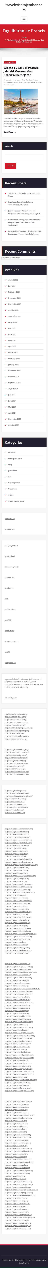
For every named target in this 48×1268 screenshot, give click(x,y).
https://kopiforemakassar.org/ (17, 774)
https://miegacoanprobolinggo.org (18, 884)
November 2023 (14, 419)
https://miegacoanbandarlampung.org (20, 1195)
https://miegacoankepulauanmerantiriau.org (22, 988)
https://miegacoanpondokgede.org (19, 1170)
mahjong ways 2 (11, 545)
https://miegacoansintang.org (17, 1112)
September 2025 (14, 316)
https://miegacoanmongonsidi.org (18, 1214)
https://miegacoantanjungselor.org (19, 1192)
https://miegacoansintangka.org (17, 983)
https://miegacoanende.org (16, 1121)
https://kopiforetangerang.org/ (17, 730)
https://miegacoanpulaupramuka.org (19, 1115)
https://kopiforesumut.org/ (16, 719)
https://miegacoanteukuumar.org (18, 950)
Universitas (12, 489)
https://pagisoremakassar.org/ (17, 736)
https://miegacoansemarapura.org (18, 887)
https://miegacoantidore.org (16, 1126)
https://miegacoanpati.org (15, 942)
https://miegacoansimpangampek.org (20, 1035)
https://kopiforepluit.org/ (15, 769)
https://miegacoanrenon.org (16, 1109)
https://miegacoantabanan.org (17, 1013)
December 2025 (14, 298)
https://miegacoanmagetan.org (17, 1008)
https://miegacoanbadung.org (17, 1010)
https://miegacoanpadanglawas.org (19, 862)
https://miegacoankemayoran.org (18, 1148)
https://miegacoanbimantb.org (17, 997)
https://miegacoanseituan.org (17, 834)
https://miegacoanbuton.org (16, 1024)
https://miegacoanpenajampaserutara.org (21, 1190)
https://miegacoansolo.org (15, 848)
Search (9, 146)
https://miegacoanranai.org (16, 1132)
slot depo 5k (10, 518)
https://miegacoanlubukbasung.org (19, 1184)
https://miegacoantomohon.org (17, 922)
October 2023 (13, 425)
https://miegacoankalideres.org (17, 1167)
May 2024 (12, 407)
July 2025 (11, 328)
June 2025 (12, 334)
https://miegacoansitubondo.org (18, 931)
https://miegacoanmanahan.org (17, 964)
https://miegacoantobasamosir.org (19, 1022)
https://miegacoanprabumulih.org (18, 1118)
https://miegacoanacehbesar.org (18, 1016)
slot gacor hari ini (11, 641)
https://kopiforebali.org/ (14, 801)
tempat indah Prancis (33, 82)
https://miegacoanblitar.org (16, 881)
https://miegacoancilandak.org (17, 920)
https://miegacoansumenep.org (17, 939)
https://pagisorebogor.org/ (15, 790)
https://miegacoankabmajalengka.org (20, 892)
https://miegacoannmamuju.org (17, 999)
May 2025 (12, 340)
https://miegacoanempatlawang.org (19, 1033)
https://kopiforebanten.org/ (16, 714)
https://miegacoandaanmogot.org (18, 900)
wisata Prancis (9, 85)
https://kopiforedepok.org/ (15, 799)
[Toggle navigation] (24, 18)
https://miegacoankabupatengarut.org (20, 876)
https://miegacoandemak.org (16, 1060)
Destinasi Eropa (32, 80)
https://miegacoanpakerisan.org (17, 1082)
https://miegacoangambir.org (16, 914)
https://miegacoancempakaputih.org (19, 1071)
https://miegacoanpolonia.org (17, 831)
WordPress (23, 1260)
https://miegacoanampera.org (17, 1140)
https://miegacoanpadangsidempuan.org (21, 864)
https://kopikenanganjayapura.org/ (19, 728)
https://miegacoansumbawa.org (17, 1046)
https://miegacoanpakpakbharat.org (19, 1057)
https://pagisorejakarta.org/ (16, 739)
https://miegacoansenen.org (16, 1145)
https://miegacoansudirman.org (17, 903)
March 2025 (12, 352)
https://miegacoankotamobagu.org (19, 991)
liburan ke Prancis (11, 82)
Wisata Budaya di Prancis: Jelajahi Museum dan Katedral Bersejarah (25, 41)
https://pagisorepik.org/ (14, 733)
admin (8, 80)
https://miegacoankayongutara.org (19, 966)
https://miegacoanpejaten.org (17, 909)
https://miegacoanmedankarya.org (19, 829)
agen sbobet (10, 679)
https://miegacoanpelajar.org (16, 853)
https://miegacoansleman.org (16, 1209)
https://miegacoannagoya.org (17, 1212)
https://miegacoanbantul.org (16, 945)
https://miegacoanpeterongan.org (18, 840)
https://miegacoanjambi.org (16, 1198)
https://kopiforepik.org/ (14, 766)
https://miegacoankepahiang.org (18, 928)
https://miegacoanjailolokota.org (18, 1052)
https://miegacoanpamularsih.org (18, 842)
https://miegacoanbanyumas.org (18, 975)
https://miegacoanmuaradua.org (18, 1187)
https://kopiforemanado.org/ (16, 807)
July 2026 (11, 286)
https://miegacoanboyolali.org (17, 867)
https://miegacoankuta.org (15, 856)
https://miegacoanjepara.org (16, 873)
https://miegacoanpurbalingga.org (18, 859)
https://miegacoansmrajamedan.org (19, 1091)
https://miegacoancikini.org (16, 1156)
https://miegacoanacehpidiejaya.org (19, 1055)
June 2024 (12, 401)
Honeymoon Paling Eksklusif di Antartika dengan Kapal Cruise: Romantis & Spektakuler (24, 222)
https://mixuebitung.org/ (15, 725)
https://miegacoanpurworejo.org (18, 1044)
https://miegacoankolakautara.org (18, 1181)
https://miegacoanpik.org (15, 1176)
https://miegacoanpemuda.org (17, 1107)
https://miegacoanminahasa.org (17, 1203)
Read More (8, 132)
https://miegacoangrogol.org (16, 1165)
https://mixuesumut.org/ (15, 812)
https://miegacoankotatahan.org (18, 1134)
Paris (21, 82)
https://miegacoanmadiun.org (17, 1085)
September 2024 (14, 383)
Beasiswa (11, 452)
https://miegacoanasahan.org (16, 1030)
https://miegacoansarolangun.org (18, 1063)
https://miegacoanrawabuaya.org (18, 1159)
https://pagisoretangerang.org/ (17, 793)
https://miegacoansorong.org (16, 1201)
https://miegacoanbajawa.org (16, 986)
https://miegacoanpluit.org (15, 1179)
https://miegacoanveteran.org (17, 845)
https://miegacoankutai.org (16, 1049)
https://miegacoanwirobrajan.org (18, 1223)
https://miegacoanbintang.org (17, 980)
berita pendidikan (15, 458)
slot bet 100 (9, 631)
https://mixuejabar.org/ (14, 810)
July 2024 (11, 395)
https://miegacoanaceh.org (15, 1129)
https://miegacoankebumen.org (17, 889)
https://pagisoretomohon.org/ (17, 752)
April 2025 (12, 346)
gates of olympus (12, 567)
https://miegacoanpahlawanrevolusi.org (21, 1079)
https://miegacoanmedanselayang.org (20, 1217)
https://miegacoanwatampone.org (18, 1038)
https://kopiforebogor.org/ (15, 804)
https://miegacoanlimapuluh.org (18, 1066)
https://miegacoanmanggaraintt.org (19, 1002)
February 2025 (14, 358)
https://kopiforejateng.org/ (15, 717)
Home (24, 37)
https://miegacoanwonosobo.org (18, 1137)
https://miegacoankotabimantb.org (19, 1151)
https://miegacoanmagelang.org (17, 837)
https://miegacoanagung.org (16, 1123)
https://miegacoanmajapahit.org (18, 1228)
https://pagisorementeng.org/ (17, 749)
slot (9, 477)
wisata (17, 80)
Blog (10, 464)
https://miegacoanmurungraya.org (19, 994)
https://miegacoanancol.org (16, 1077)
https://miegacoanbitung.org (16, 925)
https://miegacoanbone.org (16, 895)
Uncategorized (14, 483)
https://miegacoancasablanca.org (18, 917)
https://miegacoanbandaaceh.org (18, 911)
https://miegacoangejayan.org (17, 1104)
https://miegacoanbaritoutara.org (18, 1041)
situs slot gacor (11, 698)
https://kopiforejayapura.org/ (16, 722)
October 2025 (13, 310)
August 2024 (13, 389)
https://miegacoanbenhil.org (16, 1154)
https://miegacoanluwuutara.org (18, 1019)
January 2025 (13, 364)
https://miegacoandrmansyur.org (18, 1088)
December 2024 (14, 370)
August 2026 (13, 280)
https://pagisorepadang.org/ (16, 758)
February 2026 (14, 292)
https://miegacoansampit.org (16, 870)
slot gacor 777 (10, 662)
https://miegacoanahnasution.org (18, 1101)
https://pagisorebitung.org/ (16, 755)
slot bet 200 (9, 529)
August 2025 (13, 322)
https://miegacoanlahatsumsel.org (18, 936)
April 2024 (12, 413)
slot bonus (9, 588)
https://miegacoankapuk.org (16, 906)
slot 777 (8, 620)
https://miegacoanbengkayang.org (18, 1068)
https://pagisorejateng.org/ (15, 760)
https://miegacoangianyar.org (17, 1206)
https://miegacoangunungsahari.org (19, 1074)
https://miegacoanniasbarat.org (17, 1005)
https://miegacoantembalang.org (18, 1225)
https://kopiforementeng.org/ (17, 763)
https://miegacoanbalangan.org (17, 947)
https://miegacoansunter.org (16, 898)
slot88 (7, 652)
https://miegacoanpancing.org (17, 953)
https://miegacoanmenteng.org (17, 1173)
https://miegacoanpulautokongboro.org (21, 972)
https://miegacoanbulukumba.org (18, 977)
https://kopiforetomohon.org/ (17, 771)
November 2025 (14, 304)
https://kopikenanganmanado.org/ (19, 796)
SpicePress (39, 1260)
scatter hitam (10, 609)
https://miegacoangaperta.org (17, 1220)
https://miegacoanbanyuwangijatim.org (20, 934)
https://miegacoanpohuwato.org (18, 969)
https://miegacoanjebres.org (16, 851)
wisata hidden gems (16, 501)
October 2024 (13, 376)
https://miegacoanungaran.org (17, 878)
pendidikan (12, 470)
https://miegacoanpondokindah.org (19, 1162)
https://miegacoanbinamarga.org (18, 1143)
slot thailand (10, 556)
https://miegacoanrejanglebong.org (19, 1027)
